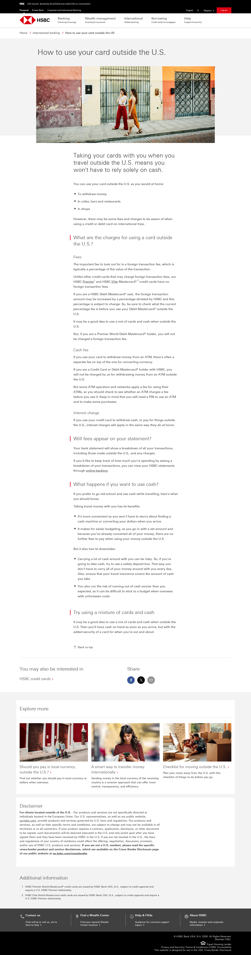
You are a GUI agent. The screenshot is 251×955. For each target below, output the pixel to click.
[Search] (198, 10)
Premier (88, 282)
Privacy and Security (172, 947)
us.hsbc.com (28, 820)
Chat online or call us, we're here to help (41, 923)
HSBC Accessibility (220, 947)
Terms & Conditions (197, 947)
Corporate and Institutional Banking (64, 10)
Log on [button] (224, 10)
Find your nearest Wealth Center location (94, 923)
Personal (24, 10)
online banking (97, 471)
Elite (114, 282)
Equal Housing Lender (219, 944)
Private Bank (38, 10)
